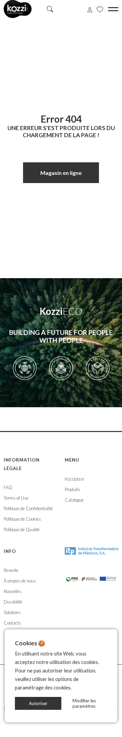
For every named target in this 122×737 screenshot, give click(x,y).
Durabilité (13, 602)
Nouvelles (13, 591)
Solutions (12, 612)
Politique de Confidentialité (28, 508)
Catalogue (74, 500)
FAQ (8, 487)
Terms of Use (16, 498)
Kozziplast (74, 479)
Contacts (12, 623)
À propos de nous (20, 580)
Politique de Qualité (22, 529)
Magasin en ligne (61, 172)
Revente (11, 570)
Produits (72, 489)
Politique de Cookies (22, 519)
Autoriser (38, 703)
